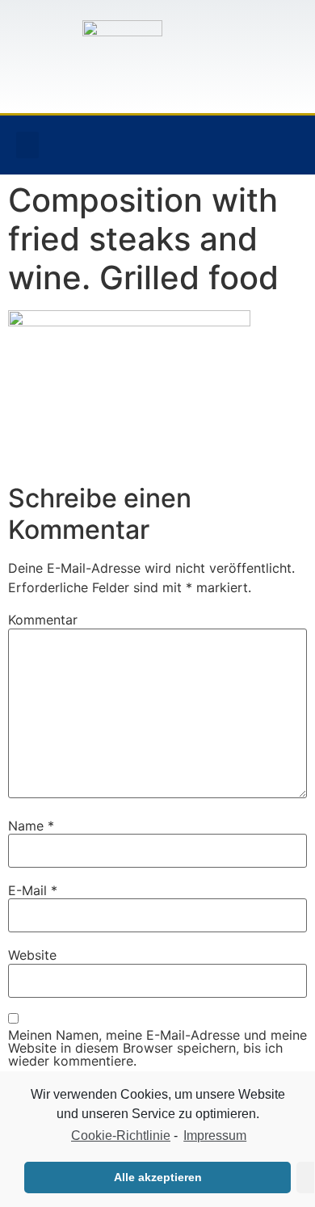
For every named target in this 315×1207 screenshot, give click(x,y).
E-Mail (32, 890)
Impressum (214, 1135)
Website (32, 954)
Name (31, 825)
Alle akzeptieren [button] (158, 1177)
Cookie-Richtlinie (120, 1135)
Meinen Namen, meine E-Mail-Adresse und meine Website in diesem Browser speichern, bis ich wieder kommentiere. (157, 1047)
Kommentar (43, 619)
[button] (27, 145)
